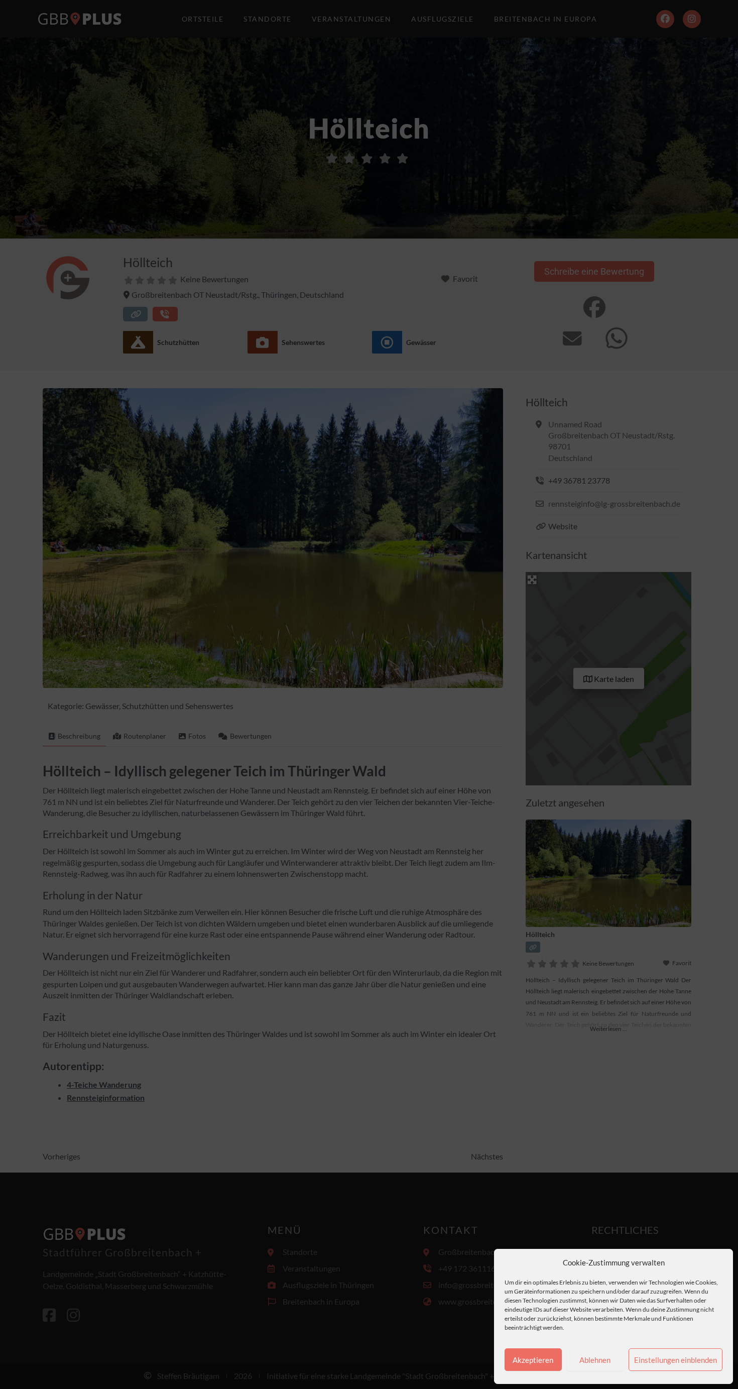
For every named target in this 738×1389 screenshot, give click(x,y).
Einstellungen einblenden (675, 1359)
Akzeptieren (533, 1359)
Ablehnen (594, 1359)
